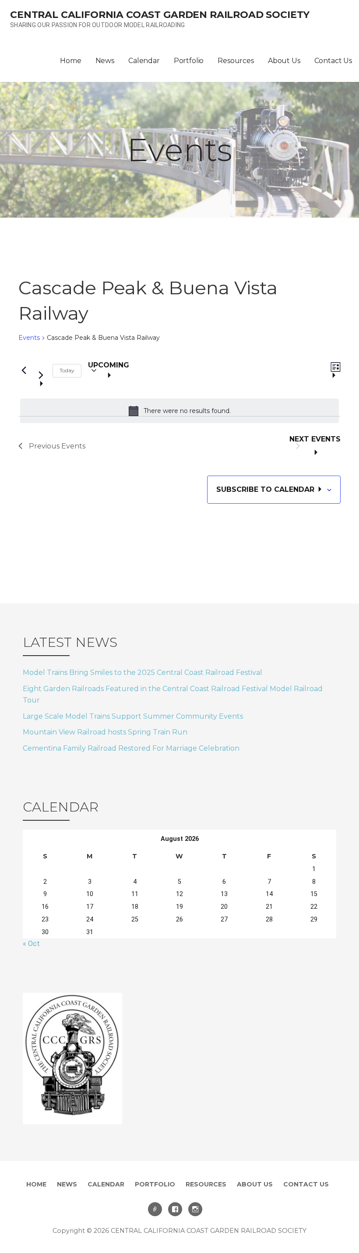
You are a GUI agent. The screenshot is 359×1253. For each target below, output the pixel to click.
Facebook (175, 1209)
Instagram (195, 1209)
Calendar (144, 60)
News (104, 60)
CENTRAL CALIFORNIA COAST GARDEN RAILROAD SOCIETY (160, 15)
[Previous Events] (23, 370)
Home (70, 60)
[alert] (179, 411)
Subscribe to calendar (266, 489)
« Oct (31, 943)
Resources (236, 60)
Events (29, 338)
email (155, 1209)
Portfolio (189, 60)
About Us (284, 60)
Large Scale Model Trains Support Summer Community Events (133, 716)
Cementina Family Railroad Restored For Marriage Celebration (131, 748)
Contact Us (333, 60)
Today (67, 370)
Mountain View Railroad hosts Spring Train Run (105, 732)
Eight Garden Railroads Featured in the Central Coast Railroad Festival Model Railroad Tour (173, 694)
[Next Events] (40, 371)
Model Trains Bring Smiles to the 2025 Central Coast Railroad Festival (142, 672)
